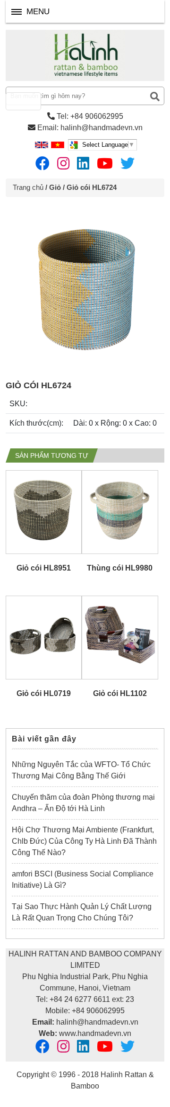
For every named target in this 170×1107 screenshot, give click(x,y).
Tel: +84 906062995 (89, 116)
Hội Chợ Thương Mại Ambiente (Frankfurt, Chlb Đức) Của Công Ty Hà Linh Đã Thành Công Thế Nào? (84, 841)
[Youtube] (105, 163)
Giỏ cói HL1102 (120, 693)
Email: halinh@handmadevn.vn (89, 128)
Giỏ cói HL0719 (44, 693)
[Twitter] (127, 163)
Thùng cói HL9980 (120, 568)
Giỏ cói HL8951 (44, 568)
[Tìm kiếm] (154, 96)
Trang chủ (28, 187)
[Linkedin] (83, 163)
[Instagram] (63, 163)
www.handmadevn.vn (95, 1033)
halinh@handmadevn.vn (97, 1022)
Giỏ (55, 187)
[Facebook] (42, 163)
